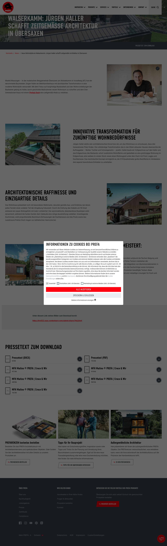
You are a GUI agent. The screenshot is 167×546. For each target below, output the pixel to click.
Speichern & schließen (83, 295)
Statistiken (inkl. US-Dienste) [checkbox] (70, 283)
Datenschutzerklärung (54, 276)
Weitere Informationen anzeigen (82, 300)
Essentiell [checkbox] (52, 283)
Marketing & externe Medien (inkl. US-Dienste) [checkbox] (100, 283)
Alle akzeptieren (83, 289)
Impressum (71, 276)
